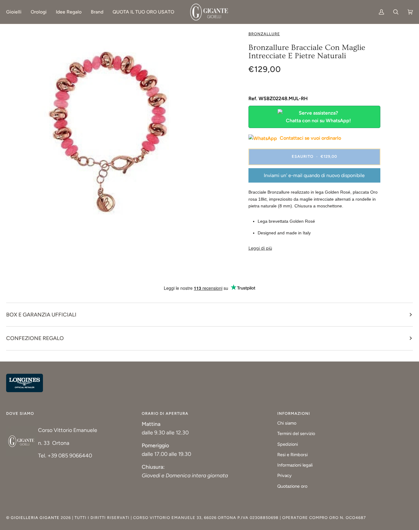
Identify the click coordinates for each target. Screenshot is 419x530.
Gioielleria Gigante (36, 517)
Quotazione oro (292, 486)
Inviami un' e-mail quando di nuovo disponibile (314, 175)
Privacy (284, 475)
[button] (16, 12)
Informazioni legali (295, 465)
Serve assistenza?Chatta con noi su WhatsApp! (318, 117)
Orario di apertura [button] (165, 413)
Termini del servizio (296, 433)
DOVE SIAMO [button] (20, 413)
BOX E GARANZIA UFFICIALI (41, 314)
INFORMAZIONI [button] (293, 413)
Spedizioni (287, 444)
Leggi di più (260, 248)
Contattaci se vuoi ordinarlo (310, 138)
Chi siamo (286, 423)
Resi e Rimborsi (292, 454)
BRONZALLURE (264, 34)
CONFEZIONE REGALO (35, 338)
